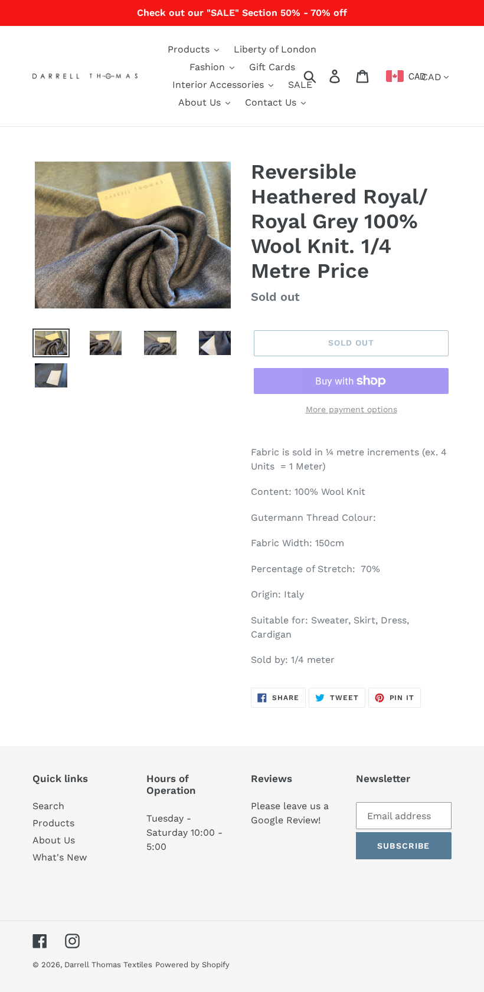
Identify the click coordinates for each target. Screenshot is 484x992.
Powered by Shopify (192, 964)
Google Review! (286, 820)
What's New (59, 857)
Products (53, 823)
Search (48, 806)
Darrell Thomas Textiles (108, 964)
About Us (53, 840)
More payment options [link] (351, 409)
